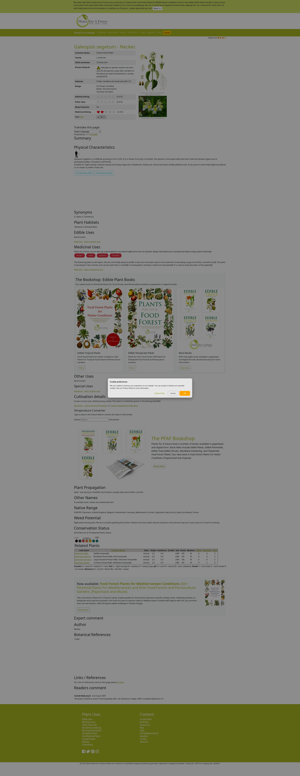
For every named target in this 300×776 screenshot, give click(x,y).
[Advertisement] (214, 90)
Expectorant (102, 255)
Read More (83, 610)
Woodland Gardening (91, 727)
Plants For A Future (84, 32)
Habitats (86, 741)
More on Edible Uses (92, 242)
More (81, 368)
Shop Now (184, 368)
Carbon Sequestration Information (124, 406)
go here (120, 682)
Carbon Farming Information (95, 406)
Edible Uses (87, 719)
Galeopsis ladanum (83, 557)
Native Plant (113, 32)
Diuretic (91, 255)
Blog (159, 32)
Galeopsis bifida (81, 554)
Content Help (146, 719)
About (123, 32)
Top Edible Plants (89, 733)
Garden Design (88, 738)
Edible (199, 550)
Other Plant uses (89, 724)
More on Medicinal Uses (93, 269)
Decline (173, 393)
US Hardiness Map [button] (104, 173)
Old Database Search (149, 733)
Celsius (77, 419)
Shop (143, 32)
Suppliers (151, 32)
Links (142, 730)
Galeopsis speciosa (83, 560)
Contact (143, 738)
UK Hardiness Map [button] (84, 173)
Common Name (118, 550)
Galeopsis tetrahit (82, 563)
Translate (93, 134)
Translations (87, 744)
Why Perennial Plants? (92, 730)
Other (214, 550)
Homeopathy (115, 255)
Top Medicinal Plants (91, 736)
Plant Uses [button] (132, 32)
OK (185, 393)
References (78, 242)
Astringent (79, 255)
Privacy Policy (160, 393)
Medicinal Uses (88, 722)
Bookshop (144, 722)
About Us (144, 741)
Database (101, 32)
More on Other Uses (92, 391)
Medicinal (207, 550)
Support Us (145, 724)
